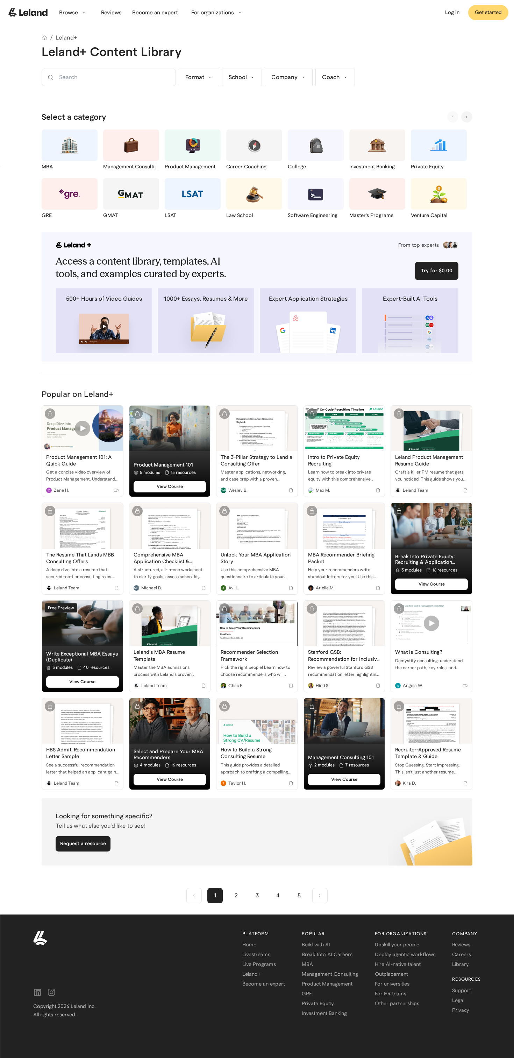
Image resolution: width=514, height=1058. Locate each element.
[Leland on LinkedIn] (37, 992)
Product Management (327, 984)
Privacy (460, 1010)
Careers (461, 954)
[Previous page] (194, 895)
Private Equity (318, 1003)
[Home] (44, 38)
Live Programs (259, 964)
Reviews (461, 944)
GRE (307, 993)
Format (194, 77)
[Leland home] (28, 12)
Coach (331, 77)
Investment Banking (324, 1013)
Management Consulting (330, 974)
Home (249, 944)
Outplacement (391, 974)
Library (460, 964)
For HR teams (390, 993)
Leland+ (66, 37)
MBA (307, 964)
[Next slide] (466, 116)
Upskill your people (397, 944)
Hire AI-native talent (398, 964)
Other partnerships (397, 1003)
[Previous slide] (452, 116)
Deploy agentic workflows (405, 954)
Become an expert (263, 984)
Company (284, 77)
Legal (458, 1000)
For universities (392, 984)
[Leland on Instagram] (51, 992)
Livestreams (256, 954)
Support (461, 990)
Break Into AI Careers (327, 954)
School (238, 77)
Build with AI (316, 944)
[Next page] (320, 895)
